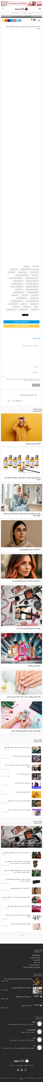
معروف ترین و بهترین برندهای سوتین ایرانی (18, 906)
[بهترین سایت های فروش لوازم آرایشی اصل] (21, 605)
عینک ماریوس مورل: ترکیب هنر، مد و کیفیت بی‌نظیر (16, 897)
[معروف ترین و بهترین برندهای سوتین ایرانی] (36, 908)
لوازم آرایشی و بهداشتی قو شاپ (31, 967)
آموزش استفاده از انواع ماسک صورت (20, 924)
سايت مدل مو (13, 269)
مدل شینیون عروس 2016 (32, 301)
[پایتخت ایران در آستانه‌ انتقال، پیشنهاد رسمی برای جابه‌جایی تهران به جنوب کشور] (36, 873)
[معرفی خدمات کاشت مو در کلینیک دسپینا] (36, 812)
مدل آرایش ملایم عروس (32, 289)
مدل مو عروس (34, 310)
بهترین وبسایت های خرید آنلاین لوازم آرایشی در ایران (25, 731)
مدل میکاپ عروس (11, 310)
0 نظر (3, 15)
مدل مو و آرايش (23, 310)
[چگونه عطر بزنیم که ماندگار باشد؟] (36, 758)
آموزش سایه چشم (26, 1006)
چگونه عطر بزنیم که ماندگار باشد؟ (21, 756)
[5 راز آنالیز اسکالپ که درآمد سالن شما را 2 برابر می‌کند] (36, 767)
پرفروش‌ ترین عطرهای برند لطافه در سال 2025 (25, 843)
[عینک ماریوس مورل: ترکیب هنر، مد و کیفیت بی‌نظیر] (36, 899)
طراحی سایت (36, 960)
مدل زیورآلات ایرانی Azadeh (23, 997)
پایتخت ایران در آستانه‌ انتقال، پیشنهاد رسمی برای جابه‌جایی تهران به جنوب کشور (17, 871)
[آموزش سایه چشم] (37, 1005)
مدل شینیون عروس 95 (16, 301)
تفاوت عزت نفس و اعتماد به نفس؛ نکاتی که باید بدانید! (17, 916)
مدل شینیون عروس (21, 298)
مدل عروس (24, 304)
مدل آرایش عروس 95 (17, 284)
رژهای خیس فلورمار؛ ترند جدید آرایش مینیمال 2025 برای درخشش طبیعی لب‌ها (21, 515)
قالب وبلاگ (37, 962)
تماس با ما (12, 1065)
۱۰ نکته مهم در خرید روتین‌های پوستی (30, 550)
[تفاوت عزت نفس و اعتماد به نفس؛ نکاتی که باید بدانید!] (36, 917)
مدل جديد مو (35, 295)
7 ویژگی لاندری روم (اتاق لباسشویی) (21, 988)
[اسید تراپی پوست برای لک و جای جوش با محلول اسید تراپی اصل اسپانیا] (21, 461)
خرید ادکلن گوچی (35, 958)
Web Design (36, 955)
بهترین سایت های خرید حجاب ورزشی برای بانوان (17, 747)
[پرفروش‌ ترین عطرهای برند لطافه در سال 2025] (21, 837)
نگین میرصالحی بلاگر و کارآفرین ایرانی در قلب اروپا (17, 979)
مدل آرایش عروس (18, 281)
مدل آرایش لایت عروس (17, 287)
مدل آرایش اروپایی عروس (22, 275)
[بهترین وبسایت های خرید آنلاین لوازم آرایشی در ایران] (21, 715)
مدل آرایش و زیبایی (19, 292)
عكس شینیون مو (22, 272)
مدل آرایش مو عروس (33, 292)
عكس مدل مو (11, 272)
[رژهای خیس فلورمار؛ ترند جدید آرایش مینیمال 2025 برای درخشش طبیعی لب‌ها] (21, 497)
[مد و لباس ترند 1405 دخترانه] (36, 785)
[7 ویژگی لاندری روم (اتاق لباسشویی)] (37, 990)
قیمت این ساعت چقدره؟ (27, 1032)
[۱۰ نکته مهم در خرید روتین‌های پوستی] (21, 533)
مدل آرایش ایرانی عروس (32, 278)
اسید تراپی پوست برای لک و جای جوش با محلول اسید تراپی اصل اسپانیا (22, 479)
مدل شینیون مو (34, 304)
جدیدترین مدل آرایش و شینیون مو (29, 269)
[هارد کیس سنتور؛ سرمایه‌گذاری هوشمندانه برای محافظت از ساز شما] (36, 881)
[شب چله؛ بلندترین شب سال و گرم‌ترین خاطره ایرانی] (36, 855)
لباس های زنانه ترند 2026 (23, 774)
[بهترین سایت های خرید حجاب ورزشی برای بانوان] (36, 749)
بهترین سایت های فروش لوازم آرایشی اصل (28, 629)
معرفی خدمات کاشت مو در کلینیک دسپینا (19, 810)
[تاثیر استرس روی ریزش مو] (21, 427)
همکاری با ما (19, 1065)
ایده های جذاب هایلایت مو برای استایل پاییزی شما (26, 581)
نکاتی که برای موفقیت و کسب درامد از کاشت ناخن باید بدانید (23, 697)
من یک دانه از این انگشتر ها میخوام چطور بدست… (20, 1024)
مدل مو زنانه (16, 307)
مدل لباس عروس (13, 304)
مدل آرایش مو (19, 289)
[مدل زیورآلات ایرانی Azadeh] (37, 996)
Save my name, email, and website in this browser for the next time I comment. (23, 380)
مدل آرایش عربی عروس (32, 281)
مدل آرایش (35, 275)
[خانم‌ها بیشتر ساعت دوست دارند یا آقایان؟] (36, 803)
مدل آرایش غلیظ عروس (32, 287)
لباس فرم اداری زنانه (34, 965)
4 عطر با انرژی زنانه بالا (34, 666)
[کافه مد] (21, 1060)
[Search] (2, 9)
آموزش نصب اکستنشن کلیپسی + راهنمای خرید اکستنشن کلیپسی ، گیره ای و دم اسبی (17, 862)
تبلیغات (26, 1065)
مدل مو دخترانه (26, 307)
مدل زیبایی (25, 295)
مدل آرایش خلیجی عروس (16, 278)
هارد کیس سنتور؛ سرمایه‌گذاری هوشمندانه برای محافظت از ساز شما (17, 880)
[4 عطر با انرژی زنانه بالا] (21, 648)
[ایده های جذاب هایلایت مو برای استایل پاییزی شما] (21, 566)
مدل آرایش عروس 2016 (32, 284)
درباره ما (31, 1065)
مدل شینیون (15, 295)
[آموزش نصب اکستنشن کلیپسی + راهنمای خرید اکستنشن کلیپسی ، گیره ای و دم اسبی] (36, 864)
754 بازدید (29, 846)
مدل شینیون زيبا (34, 298)
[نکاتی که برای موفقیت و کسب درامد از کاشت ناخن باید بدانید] (21, 682)
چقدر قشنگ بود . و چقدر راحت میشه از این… (22, 1040)
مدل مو (36, 307)
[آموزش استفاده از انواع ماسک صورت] (36, 926)
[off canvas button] (40, 8)
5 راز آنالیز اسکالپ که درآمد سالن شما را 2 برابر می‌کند (17, 766)
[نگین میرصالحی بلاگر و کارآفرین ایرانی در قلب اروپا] (37, 981)
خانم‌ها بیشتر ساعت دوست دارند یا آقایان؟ (19, 801)
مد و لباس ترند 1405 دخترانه (22, 783)
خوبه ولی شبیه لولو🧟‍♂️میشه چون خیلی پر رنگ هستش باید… (17, 1048)
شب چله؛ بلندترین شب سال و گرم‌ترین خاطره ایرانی (16, 852)
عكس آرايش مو (34, 272)
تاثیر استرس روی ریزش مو (33, 444)
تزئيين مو (26, 266)
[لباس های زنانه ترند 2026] (36, 776)
